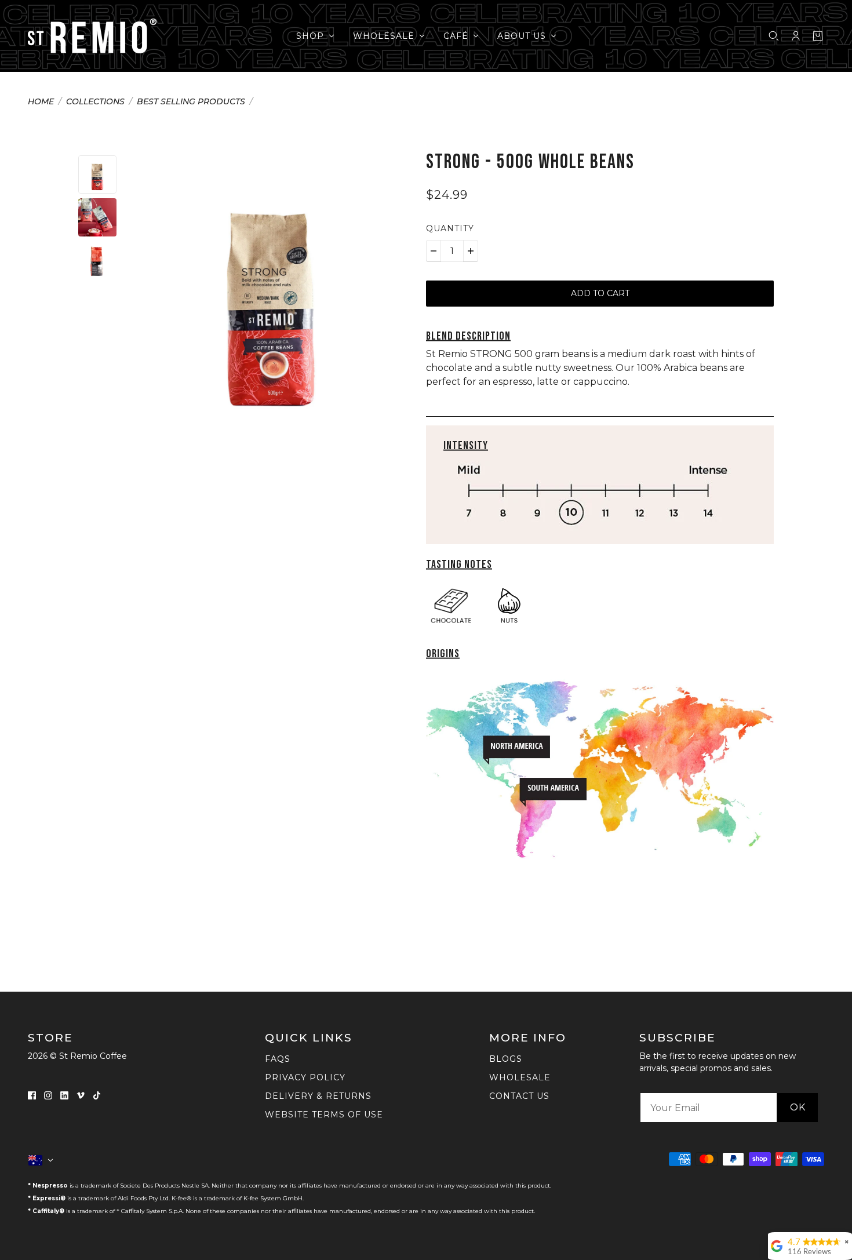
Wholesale (520, 1077)
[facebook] (32, 1094)
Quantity (450, 228)
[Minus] (433, 251)
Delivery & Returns (318, 1096)
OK (798, 1107)
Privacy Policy (305, 1077)
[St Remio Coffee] (92, 36)
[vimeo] (80, 1094)
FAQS (277, 1059)
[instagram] (48, 1094)
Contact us (519, 1096)
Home (41, 102)
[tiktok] (96, 1094)
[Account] (795, 36)
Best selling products (191, 102)
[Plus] (470, 251)
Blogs (505, 1059)
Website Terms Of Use (324, 1114)
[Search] (773, 36)
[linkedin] (64, 1094)
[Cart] (817, 36)
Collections (95, 102)
